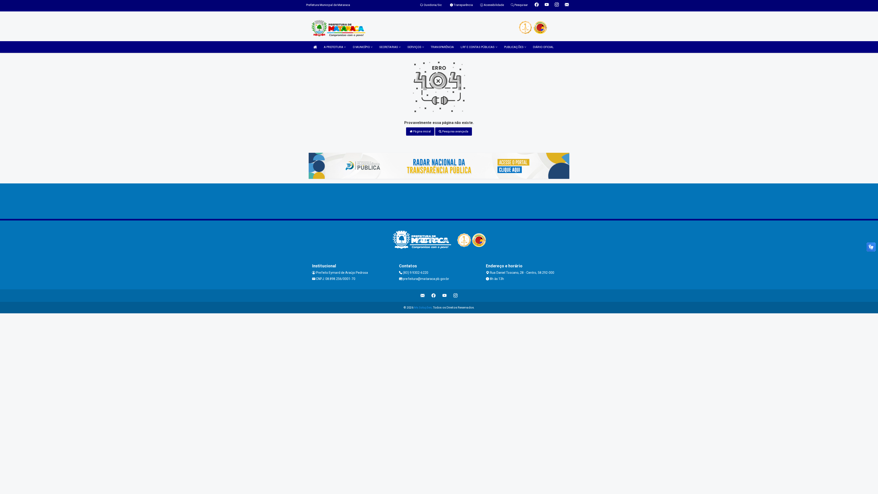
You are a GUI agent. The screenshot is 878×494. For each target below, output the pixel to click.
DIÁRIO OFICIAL (543, 47)
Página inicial (421, 131)
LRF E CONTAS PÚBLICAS (478, 47)
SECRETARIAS (389, 47)
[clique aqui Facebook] (434, 296)
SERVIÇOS (414, 47)
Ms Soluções (423, 307)
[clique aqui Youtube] (445, 296)
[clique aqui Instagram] (456, 296)
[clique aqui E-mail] (423, 296)
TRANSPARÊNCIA (442, 47)
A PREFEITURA (334, 47)
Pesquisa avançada (455, 131)
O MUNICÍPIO (362, 47)
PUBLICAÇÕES (514, 47)
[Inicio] (315, 47)
